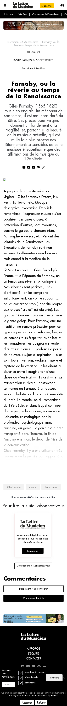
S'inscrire (54, 677)
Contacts (33, 658)
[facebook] (24, 167)
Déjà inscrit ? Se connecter (33, 588)
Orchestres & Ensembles (45, 14)
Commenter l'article (33, 598)
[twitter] (28, 167)
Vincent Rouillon (36, 68)
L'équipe (33, 653)
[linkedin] (33, 167)
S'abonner (32, 550)
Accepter (27, 702)
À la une (8, 14)
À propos (33, 648)
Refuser (41, 702)
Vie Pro (23, 14)
